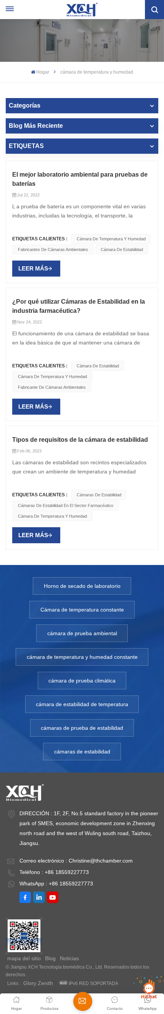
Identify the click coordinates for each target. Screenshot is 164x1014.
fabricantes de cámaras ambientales (53, 249)
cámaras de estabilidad (82, 751)
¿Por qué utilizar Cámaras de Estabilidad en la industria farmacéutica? (78, 306)
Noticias (69, 958)
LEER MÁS (33, 268)
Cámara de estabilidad (122, 249)
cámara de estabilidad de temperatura (82, 704)
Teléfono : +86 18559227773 (54, 872)
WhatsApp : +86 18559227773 (56, 883)
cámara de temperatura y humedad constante (82, 657)
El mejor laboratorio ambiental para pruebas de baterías (80, 179)
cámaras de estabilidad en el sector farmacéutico (65, 505)
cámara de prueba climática (82, 681)
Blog (50, 958)
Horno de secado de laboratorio (82, 586)
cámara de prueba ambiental (82, 633)
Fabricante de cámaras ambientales (52, 387)
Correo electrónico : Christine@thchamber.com (76, 861)
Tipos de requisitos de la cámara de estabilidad (80, 439)
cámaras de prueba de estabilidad (82, 728)
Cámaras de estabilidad (99, 495)
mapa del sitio (24, 958)
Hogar (42, 72)
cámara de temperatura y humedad (111, 239)
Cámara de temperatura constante (82, 610)
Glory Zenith (38, 983)
